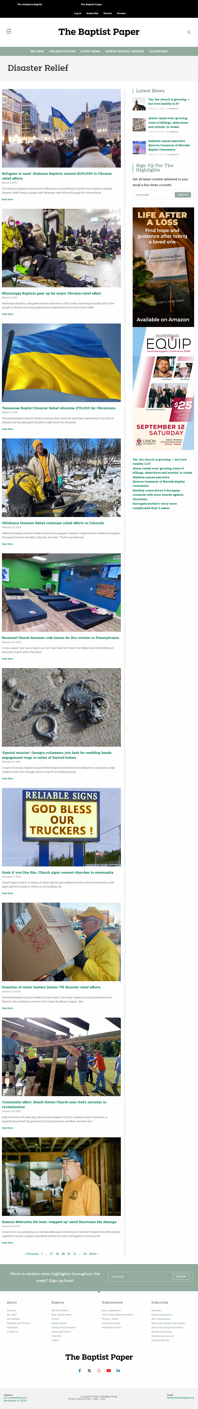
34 (85, 1254)
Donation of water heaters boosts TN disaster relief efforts (51, 987)
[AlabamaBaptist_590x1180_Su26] (163, 388)
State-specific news (61, 1314)
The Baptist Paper (91, 4)
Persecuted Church (61, 1331)
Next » (93, 1254)
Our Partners (13, 1319)
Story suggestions (111, 1310)
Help (95, 1399)
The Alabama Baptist (29, 4)
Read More (7, 199)
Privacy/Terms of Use (79, 1399)
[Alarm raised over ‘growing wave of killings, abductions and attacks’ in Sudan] (139, 124)
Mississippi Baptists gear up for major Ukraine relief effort (51, 293)
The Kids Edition (62, 51)
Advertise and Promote (18, 1323)
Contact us (12, 1331)
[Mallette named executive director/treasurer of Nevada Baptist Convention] (139, 147)
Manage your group (161, 1331)
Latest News (90, 51)
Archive (55, 1319)
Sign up (183, 194)
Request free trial (160, 1340)
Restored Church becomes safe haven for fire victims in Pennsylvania (60, 638)
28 (57, 1254)
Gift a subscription (160, 1319)
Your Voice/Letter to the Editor (117, 1314)
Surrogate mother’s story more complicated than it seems (155, 506)
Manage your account (162, 1336)
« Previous (32, 1254)
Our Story (11, 1310)
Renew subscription (161, 1314)
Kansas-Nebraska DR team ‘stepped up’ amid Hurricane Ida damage (59, 1222)
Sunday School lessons (63, 1327)
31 (74, 1254)
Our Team (11, 1314)
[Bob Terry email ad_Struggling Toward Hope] (163, 267)
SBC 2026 (37, 51)
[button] (189, 32)
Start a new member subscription (168, 1323)
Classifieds (158, 51)
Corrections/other (111, 1323)
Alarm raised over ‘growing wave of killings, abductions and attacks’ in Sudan (168, 123)
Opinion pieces (59, 1323)
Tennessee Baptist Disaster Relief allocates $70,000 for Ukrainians (59, 408)
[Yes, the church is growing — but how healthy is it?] (139, 103)
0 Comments (172, 109)
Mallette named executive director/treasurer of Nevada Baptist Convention (169, 146)
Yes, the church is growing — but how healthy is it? (169, 101)
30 (69, 1254)
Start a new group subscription (167, 1327)
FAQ (103, 1399)
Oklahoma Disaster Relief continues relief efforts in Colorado (53, 523)
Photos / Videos (110, 1319)
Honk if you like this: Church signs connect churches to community (58, 873)
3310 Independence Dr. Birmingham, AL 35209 (15, 1399)
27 (51, 1254)
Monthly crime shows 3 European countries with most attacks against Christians (158, 495)
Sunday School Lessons (124, 51)
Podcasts (56, 1336)
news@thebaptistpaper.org (180, 1397)
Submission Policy (111, 1327)
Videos (55, 1340)
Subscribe (156, 1310)
